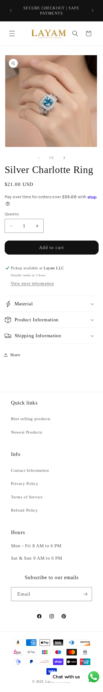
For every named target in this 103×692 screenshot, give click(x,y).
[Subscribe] (85, 594)
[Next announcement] (93, 11)
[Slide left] (39, 158)
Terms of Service (27, 497)
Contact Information (30, 470)
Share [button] (15, 354)
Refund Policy (24, 510)
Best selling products (31, 418)
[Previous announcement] (11, 11)
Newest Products (26, 432)
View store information (32, 283)
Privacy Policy (24, 483)
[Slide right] (64, 158)
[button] (12, 33)
